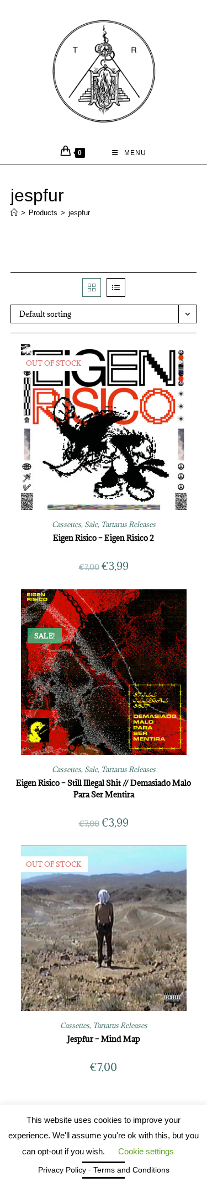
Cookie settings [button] (146, 1151)
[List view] (116, 287)
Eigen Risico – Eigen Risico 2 (103, 537)
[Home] (14, 213)
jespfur (79, 213)
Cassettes (66, 524)
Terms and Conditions (131, 1169)
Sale (91, 524)
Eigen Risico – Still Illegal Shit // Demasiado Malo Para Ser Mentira (103, 788)
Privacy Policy (62, 1169)
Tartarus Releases (128, 524)
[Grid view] (91, 287)
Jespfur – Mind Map (103, 1038)
